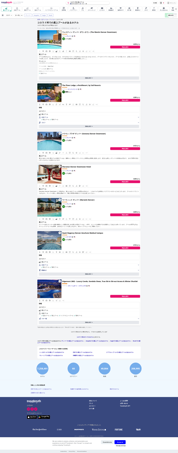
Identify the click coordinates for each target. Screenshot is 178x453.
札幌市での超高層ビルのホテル (79, 389)
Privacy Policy (72, 451)
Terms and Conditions (82, 451)
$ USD (155, 3)
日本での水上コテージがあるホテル (41, 389)
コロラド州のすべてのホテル (85, 337)
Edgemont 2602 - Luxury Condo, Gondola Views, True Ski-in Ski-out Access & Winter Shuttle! (100, 281)
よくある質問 (124, 401)
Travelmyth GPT (125, 406)
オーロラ (68, 237)
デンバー (28, 15)
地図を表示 (171, 15)
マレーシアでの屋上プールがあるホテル (51, 355)
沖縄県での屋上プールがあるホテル (83, 355)
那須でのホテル (114, 389)
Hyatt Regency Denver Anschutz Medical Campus (82, 233)
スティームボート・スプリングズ (77, 286)
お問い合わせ (124, 403)
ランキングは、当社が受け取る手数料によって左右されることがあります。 (57, 28)
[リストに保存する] (59, 32)
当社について (93, 401)
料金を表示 (125, 47)
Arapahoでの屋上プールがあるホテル (97, 341)
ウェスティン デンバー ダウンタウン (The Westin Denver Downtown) (89, 32)
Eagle (44, 15)
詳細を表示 (88, 78)
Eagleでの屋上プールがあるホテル (120, 341)
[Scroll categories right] (176, 9)
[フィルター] (2, 15)
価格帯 (8, 15)
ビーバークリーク (72, 89)
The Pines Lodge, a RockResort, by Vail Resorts (81, 85)
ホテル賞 (91, 408)
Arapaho (36, 15)
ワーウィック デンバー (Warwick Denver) (78, 200)
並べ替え (17, 15)
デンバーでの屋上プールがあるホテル (72, 341)
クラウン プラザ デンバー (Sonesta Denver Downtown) (84, 134)
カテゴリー (92, 406)
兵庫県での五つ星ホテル (38, 393)
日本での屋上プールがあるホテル (82, 352)
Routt (50, 15)
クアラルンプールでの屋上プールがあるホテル (120, 352)
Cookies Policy (63, 451)
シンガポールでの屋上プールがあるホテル (51, 352)
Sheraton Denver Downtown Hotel (76, 167)
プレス (91, 403)
